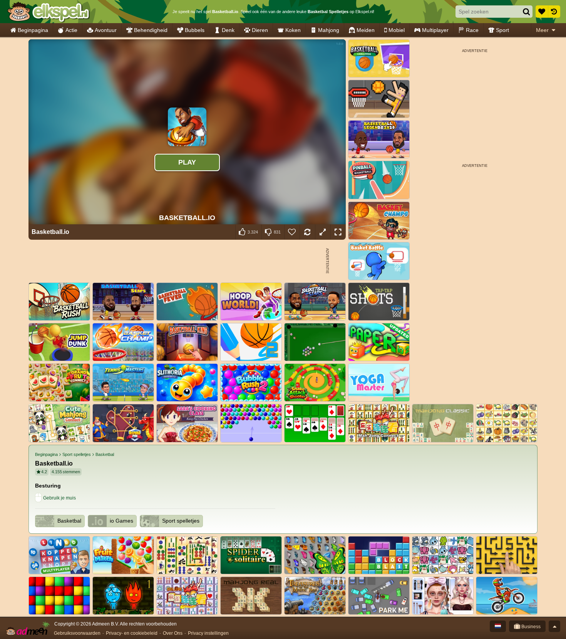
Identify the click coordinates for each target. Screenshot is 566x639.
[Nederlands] (498, 626)
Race (472, 30)
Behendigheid (150, 30)
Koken (293, 30)
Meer (542, 30)
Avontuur (106, 30)
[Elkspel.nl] (48, 11)
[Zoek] (526, 11)
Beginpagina (33, 30)
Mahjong (328, 30)
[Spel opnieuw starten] (307, 232)
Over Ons (173, 633)
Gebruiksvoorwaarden (77, 633)
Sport (502, 30)
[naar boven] (554, 626)
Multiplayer (435, 30)
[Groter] (322, 232)
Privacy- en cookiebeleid (131, 633)
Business (530, 626)
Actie (71, 30)
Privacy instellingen (208, 633)
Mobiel (396, 30)
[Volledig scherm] (338, 232)
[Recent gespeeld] (554, 11)
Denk (228, 30)
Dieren (260, 30)
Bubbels (194, 30)
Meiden (366, 30)
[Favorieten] (542, 11)
